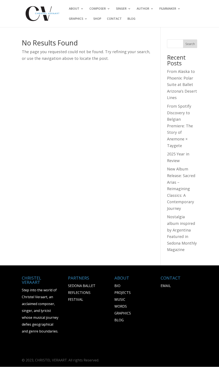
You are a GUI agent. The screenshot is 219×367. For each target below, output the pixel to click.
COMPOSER (97, 9)
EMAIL (166, 285)
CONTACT (114, 19)
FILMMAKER (167, 9)
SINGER (121, 9)
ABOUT (74, 9)
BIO (117, 285)
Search (190, 44)
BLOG (131, 19)
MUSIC (119, 299)
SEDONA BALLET (81, 285)
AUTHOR (143, 9)
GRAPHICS (76, 19)
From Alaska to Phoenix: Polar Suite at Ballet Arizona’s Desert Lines (182, 84)
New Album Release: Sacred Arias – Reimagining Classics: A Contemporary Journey (181, 188)
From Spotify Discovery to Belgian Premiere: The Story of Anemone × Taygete (180, 126)
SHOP (97, 19)
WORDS (120, 306)
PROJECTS (122, 292)
